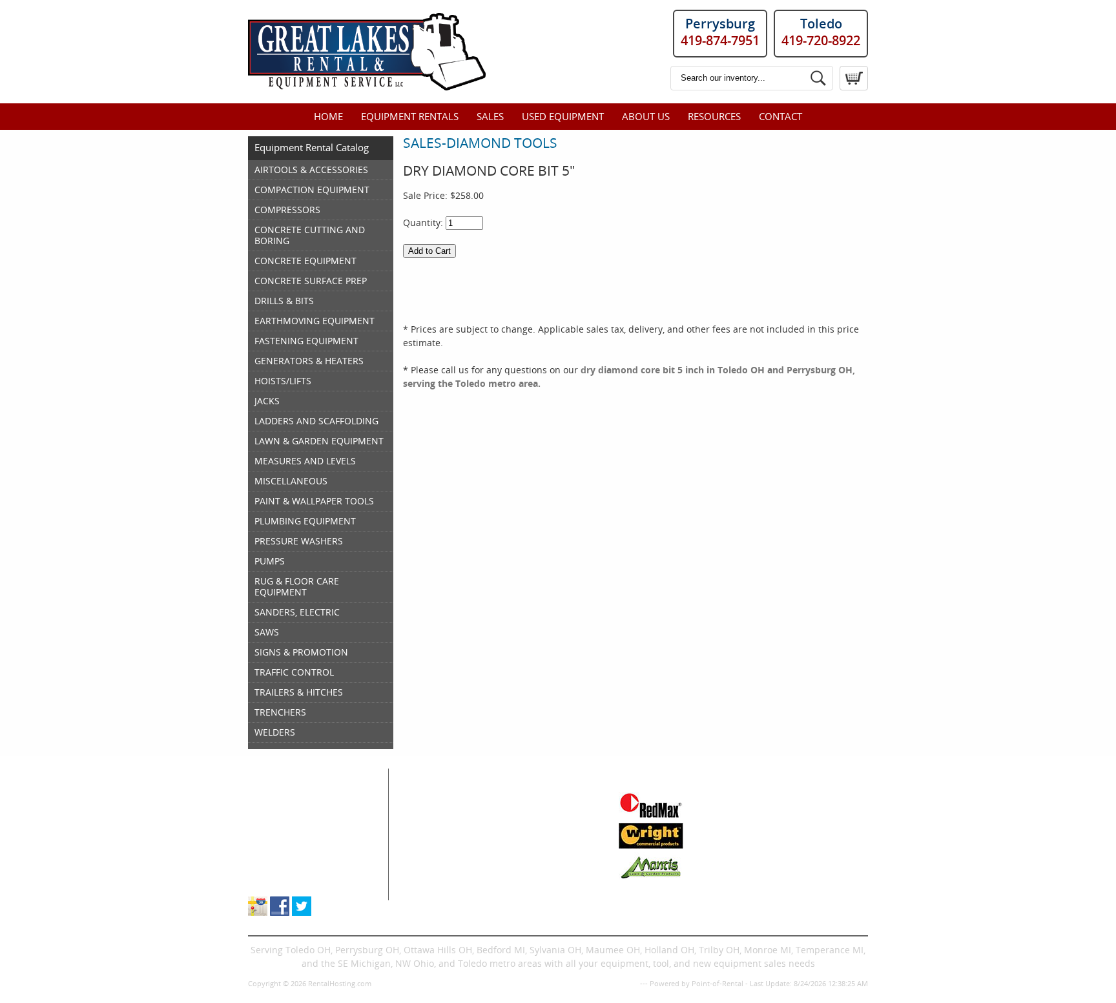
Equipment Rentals (410, 116)
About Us (646, 116)
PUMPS (269, 561)
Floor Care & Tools (541, 798)
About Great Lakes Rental (302, 866)
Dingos (423, 893)
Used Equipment (563, 116)
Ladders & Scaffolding (549, 826)
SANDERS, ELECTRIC (297, 612)
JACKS (267, 401)
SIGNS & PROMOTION (301, 652)
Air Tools (427, 812)
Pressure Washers (541, 866)
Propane (520, 839)
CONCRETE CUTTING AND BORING (309, 235)
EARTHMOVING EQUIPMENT (314, 321)
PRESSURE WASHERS (298, 541)
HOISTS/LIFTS (282, 381)
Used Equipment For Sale (302, 826)
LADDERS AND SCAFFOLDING (316, 421)
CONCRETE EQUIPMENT (305, 260)
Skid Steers (432, 853)
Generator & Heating (546, 812)
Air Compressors (444, 798)
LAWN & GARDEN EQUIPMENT (319, 441)
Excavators (431, 866)
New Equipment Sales (295, 839)
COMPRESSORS (287, 209)
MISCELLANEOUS (290, 481)
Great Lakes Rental (307, 775)
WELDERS (274, 732)
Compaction (434, 826)
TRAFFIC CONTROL (294, 672)
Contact (780, 116)
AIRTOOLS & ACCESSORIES (311, 169)
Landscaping (529, 853)
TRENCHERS (280, 712)
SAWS (266, 632)
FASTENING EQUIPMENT (306, 341)
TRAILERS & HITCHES (298, 692)
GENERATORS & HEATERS (309, 361)
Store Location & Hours (297, 880)
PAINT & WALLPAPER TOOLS (314, 501)
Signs (513, 880)
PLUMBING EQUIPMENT (305, 521)
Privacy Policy (615, 983)
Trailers (518, 893)
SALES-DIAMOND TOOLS (480, 143)
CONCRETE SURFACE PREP (310, 280)
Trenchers (430, 880)
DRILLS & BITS (284, 301)
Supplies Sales (279, 853)
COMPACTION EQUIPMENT (311, 189)
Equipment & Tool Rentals (304, 812)
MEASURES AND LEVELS (305, 461)
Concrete (427, 839)
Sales (490, 116)
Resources (714, 116)
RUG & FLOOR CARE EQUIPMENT (296, 586)
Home (328, 116)
